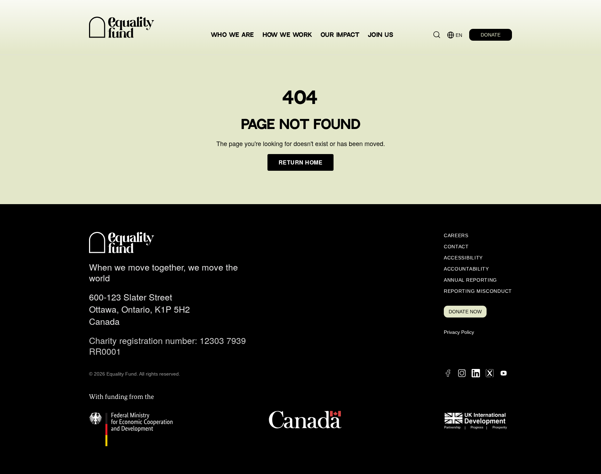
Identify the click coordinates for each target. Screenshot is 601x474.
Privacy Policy (459, 332)
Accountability (466, 269)
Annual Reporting (470, 280)
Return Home (300, 162)
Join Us (380, 35)
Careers (456, 235)
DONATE (490, 35)
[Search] (436, 34)
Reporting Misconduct (478, 291)
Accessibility (463, 257)
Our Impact (340, 35)
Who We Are (232, 35)
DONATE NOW (465, 311)
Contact (456, 246)
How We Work (287, 35)
